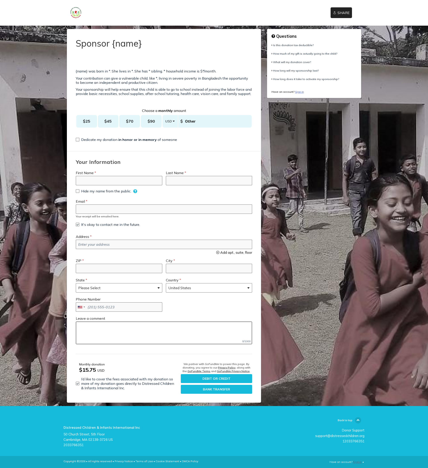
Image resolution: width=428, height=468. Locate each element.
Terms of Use (144, 461)
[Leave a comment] (164, 333)
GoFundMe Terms (198, 371)
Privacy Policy (226, 367)
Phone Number (88, 299)
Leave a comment (90, 318)
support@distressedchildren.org (339, 436)
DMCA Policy (190, 461)
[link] (76, 13)
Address (82, 236)
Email (80, 201)
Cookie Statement (167, 461)
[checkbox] (126, 139)
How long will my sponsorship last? (296, 70)
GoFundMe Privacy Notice (233, 371)
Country (172, 280)
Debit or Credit (216, 379)
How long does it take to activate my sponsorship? (306, 79)
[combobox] (81, 307)
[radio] (86, 121)
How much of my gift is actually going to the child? (305, 53)
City (169, 260)
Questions (286, 36)
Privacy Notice (124, 461)
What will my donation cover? (292, 62)
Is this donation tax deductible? (293, 45)
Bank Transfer (216, 389)
